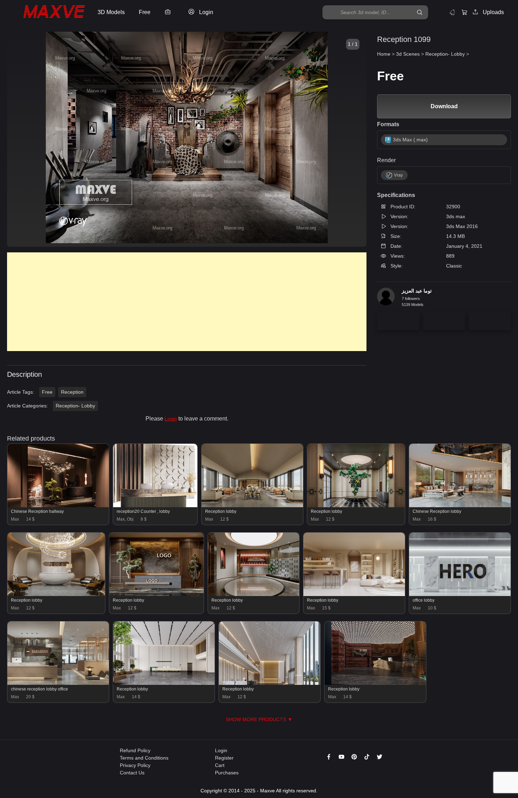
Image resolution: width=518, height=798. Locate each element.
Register (224, 758)
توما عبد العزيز (417, 291)
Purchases (227, 772)
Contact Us (132, 772)
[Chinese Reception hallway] (58, 505)
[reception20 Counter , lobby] (155, 505)
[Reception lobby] (252, 505)
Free (47, 392)
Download (444, 106)
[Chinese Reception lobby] (460, 505)
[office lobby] (460, 594)
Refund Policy (135, 750)
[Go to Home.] (47, 12)
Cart (219, 765)
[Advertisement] (186, 301)
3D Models (111, 12)
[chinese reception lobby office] (58, 683)
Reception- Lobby (75, 406)
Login (171, 419)
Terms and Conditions (144, 758)
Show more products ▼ (259, 719)
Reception (72, 392)
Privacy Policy (135, 765)
